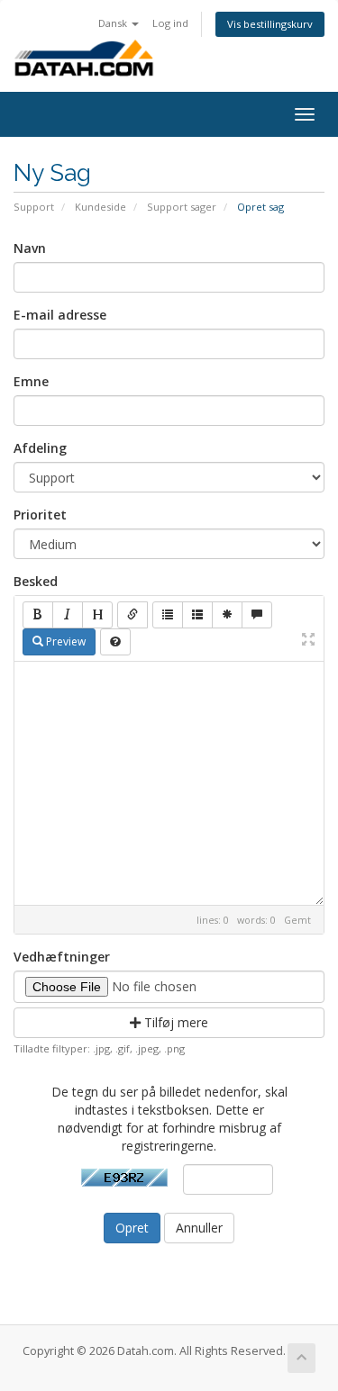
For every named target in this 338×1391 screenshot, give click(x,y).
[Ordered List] (197, 614)
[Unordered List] (167, 614)
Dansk (114, 23)
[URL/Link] (132, 614)
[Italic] (67, 614)
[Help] (115, 641)
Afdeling (40, 447)
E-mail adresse (60, 314)
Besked (36, 581)
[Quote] (257, 614)
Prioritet (40, 514)
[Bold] (38, 614)
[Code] (227, 614)
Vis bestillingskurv (270, 24)
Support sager (181, 206)
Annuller (199, 1227)
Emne (31, 381)
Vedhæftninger (62, 956)
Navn (30, 248)
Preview (64, 641)
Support (34, 206)
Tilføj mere (174, 1022)
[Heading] (97, 614)
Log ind (170, 23)
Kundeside (100, 206)
